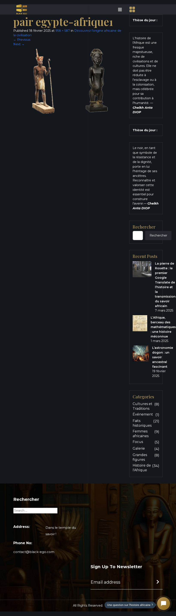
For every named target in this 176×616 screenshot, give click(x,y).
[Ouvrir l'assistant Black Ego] (163, 603)
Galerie (139, 448)
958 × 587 (62, 31)
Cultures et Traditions (142, 406)
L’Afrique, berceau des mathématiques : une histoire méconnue (163, 327)
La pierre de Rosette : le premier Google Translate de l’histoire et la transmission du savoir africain (165, 285)
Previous (21, 40)
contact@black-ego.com (33, 552)
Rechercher (144, 227)
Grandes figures (140, 457)
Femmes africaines (141, 433)
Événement (143, 414)
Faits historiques (142, 423)
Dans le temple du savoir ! (61, 531)
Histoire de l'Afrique (142, 467)
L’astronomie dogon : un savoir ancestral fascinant (162, 357)
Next (18, 44)
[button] (106, 9)
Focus (138, 442)
